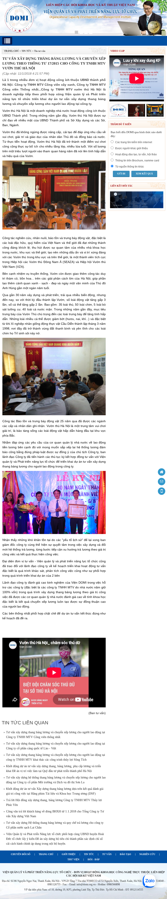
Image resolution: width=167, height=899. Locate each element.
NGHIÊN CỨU (147, 854)
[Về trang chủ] (161, 472)
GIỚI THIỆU (69, 854)
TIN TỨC (89, 854)
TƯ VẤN (107, 854)
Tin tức (27, 51)
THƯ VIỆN (73, 859)
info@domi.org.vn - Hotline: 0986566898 (98, 884)
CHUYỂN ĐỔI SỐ (20, 854)
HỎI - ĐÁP (94, 859)
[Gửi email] (161, 481)
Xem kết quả (144, 173)
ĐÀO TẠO (125, 854)
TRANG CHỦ (11, 51)
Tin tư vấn (39, 51)
